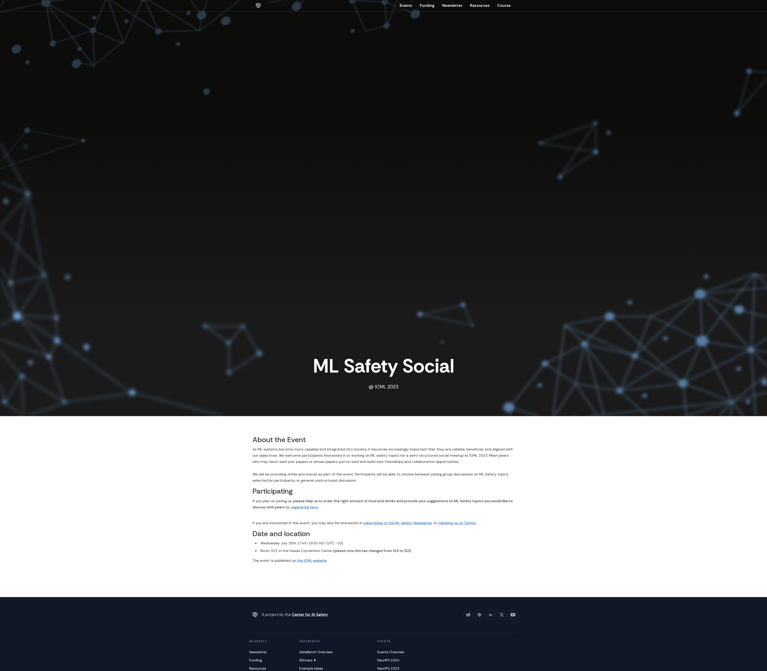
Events (406, 5)
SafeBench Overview (316, 652)
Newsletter (452, 5)
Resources (480, 5)
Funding (427, 5)
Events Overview (390, 652)
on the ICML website (309, 560)
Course (504, 5)
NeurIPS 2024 (388, 660)
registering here (304, 507)
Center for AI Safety (310, 614)
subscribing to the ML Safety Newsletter (397, 523)
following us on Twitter (457, 523)
